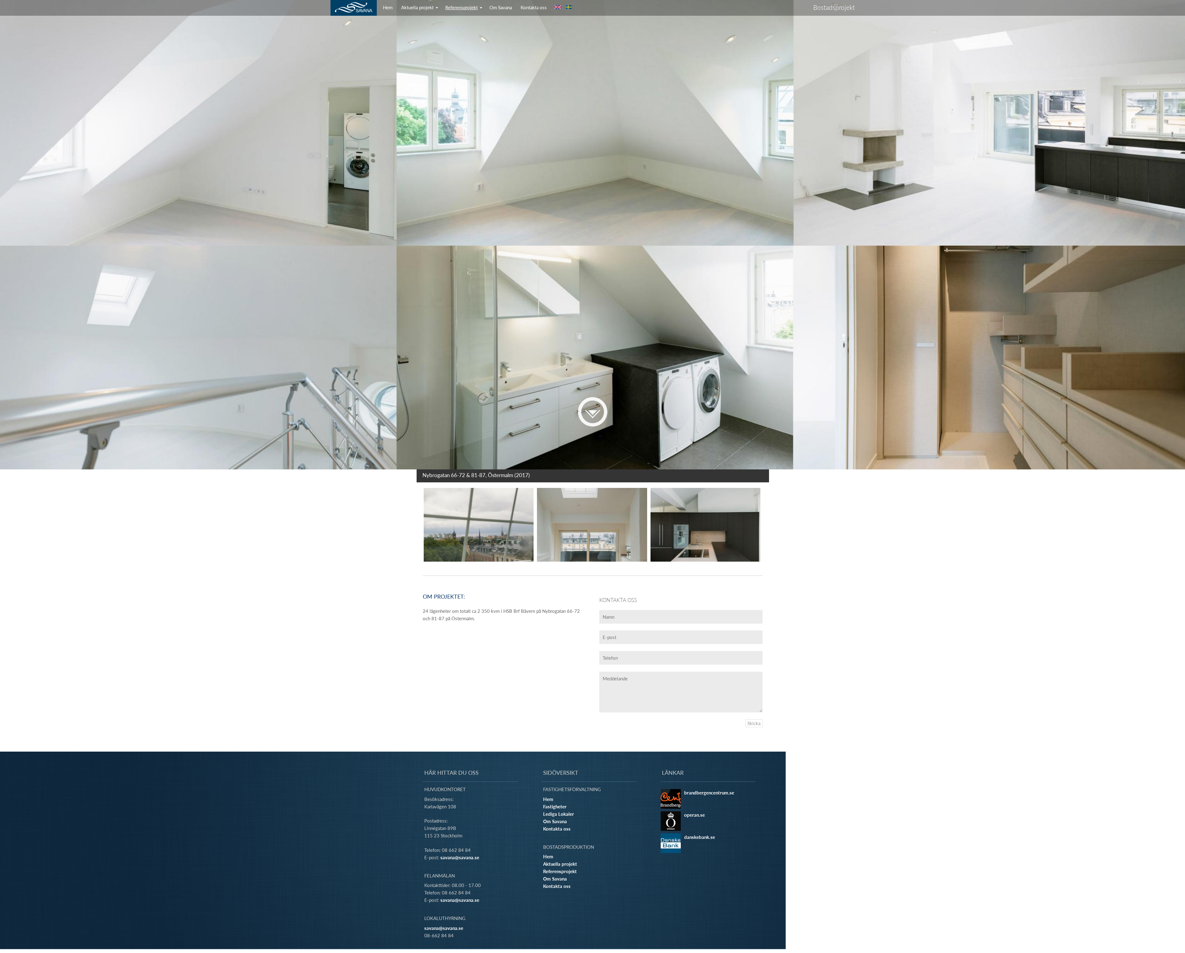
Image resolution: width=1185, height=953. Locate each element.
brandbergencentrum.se (709, 792)
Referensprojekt (461, 7)
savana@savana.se (459, 857)
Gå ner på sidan (593, 412)
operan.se (694, 814)
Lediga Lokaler (558, 814)
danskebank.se (699, 837)
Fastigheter (555, 806)
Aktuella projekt (417, 7)
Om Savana (500, 7)
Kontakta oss (534, 7)
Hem (388, 7)
